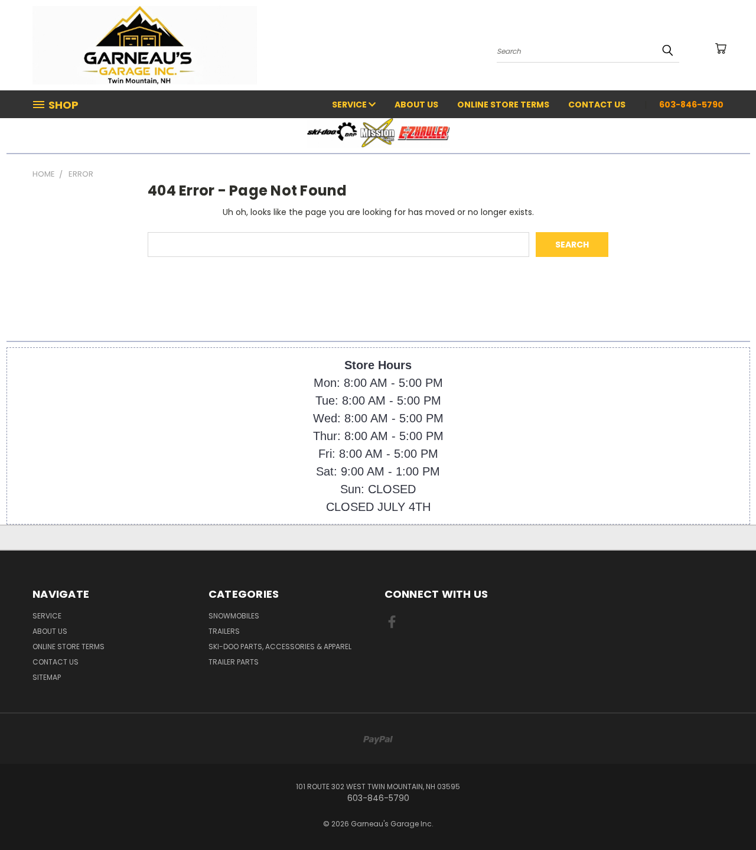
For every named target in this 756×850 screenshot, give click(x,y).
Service (350, 104)
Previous (725, 813)
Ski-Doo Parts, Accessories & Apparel (279, 646)
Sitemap (46, 677)
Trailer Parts (233, 662)
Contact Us (596, 104)
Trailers (224, 631)
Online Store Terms (503, 104)
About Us (416, 104)
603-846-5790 (691, 104)
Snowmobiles (233, 616)
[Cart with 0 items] (720, 48)
